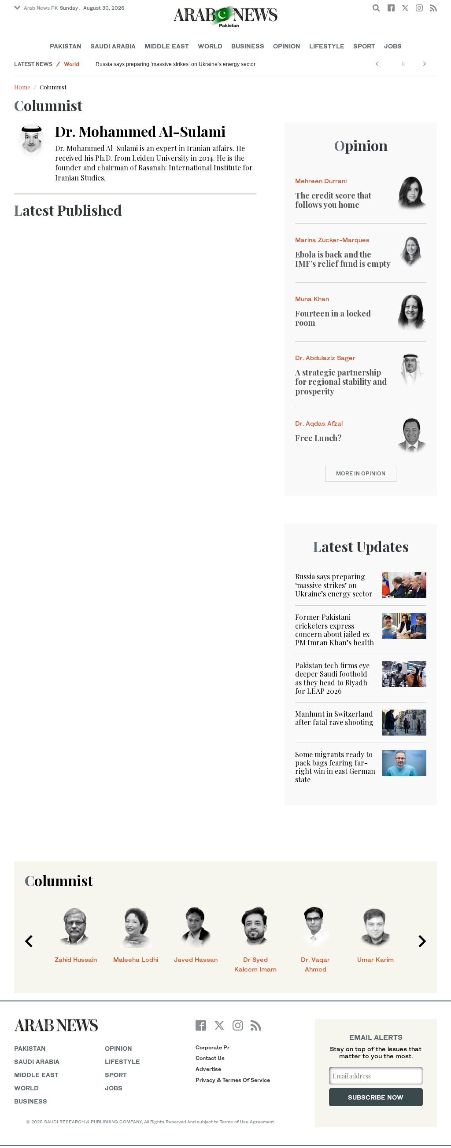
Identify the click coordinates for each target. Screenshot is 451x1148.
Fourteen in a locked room (333, 318)
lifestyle (122, 1061)
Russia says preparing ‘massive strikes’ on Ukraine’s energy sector (175, 64)
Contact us (210, 1058)
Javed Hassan (196, 959)
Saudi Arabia (113, 46)
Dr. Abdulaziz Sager (325, 357)
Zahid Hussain (76, 959)
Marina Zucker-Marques (332, 239)
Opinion (286, 46)
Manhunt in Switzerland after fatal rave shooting (334, 718)
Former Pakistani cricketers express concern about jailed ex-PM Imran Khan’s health (334, 629)
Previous (29, 941)
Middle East (166, 46)
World (210, 46)
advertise (208, 1069)
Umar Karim (375, 959)
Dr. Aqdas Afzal (319, 423)
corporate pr (212, 1047)
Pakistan (65, 46)
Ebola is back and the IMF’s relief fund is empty (343, 259)
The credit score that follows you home (333, 200)
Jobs (393, 46)
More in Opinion (360, 473)
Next (422, 941)
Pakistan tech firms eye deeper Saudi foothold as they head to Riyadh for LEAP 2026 (332, 678)
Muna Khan (312, 298)
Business (247, 46)
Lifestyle (326, 46)
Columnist (59, 880)
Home (22, 87)
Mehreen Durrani (321, 180)
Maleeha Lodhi (135, 959)
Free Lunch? (318, 438)
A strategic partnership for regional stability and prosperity (341, 382)
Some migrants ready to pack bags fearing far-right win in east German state (335, 767)
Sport (364, 46)
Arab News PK (41, 8)
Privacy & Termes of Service (233, 1080)
